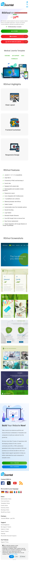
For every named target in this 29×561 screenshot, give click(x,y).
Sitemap (3, 533)
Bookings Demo (5, 510)
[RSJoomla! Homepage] (7, 4)
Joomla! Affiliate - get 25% (8, 518)
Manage (23, 556)
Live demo (15, 31)
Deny (17, 556)
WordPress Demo (5, 512)
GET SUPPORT (15, 55)
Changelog (14, 58)
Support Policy (5, 542)
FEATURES (7, 55)
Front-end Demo (5, 501)
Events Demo (4, 505)
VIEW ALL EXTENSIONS (14, 466)
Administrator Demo (6, 499)
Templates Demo (5, 503)
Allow (11, 556)
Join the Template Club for (17, 41)
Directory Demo (5, 507)
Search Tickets (5, 531)
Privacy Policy (13, 554)
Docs (22, 55)
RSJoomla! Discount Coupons (8, 535)
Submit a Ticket (5, 529)
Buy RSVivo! (19, 36)
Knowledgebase (5, 524)
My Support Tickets (6, 527)
